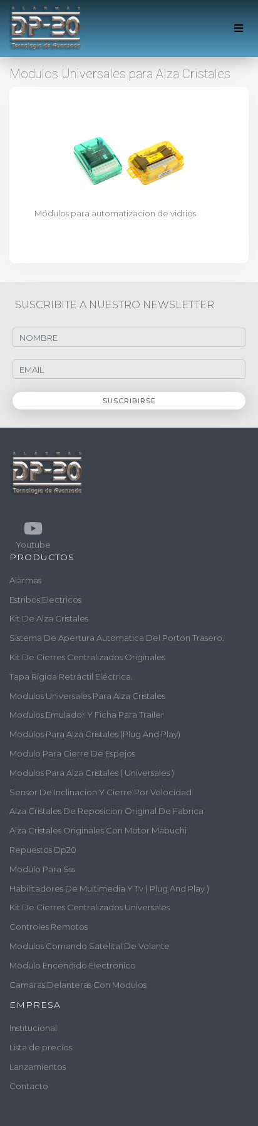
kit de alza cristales (48, 618)
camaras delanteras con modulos (78, 985)
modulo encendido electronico (72, 965)
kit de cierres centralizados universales (89, 907)
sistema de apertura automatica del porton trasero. (116, 638)
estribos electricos (45, 600)
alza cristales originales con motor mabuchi (98, 830)
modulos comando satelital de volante (89, 946)
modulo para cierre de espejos (72, 753)
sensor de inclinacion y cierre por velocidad (100, 792)
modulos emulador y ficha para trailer (86, 715)
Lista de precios (40, 1047)
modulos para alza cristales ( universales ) (91, 773)
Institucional (33, 1028)
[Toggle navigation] (239, 28)
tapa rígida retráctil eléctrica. (71, 676)
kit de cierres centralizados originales (87, 657)
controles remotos (48, 927)
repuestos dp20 (42, 850)
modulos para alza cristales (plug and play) (94, 734)
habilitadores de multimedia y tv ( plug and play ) (109, 888)
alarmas (25, 580)
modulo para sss (42, 869)
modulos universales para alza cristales (87, 696)
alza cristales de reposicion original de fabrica (106, 811)
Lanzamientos (37, 1067)
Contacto (28, 1086)
